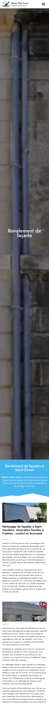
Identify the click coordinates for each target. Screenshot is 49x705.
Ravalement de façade (24, 233)
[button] (43, 4)
